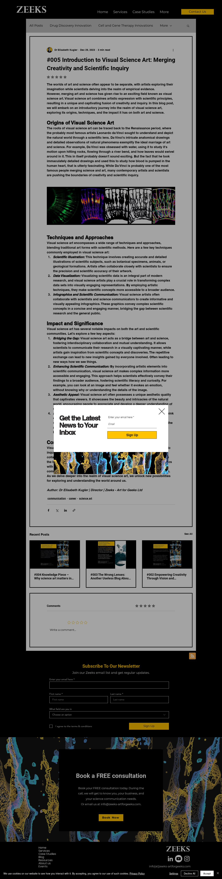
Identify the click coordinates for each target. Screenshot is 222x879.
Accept (207, 873)
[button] (162, 411)
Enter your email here (120, 417)
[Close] (218, 873)
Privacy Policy (137, 873)
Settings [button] (173, 873)
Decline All (189, 873)
